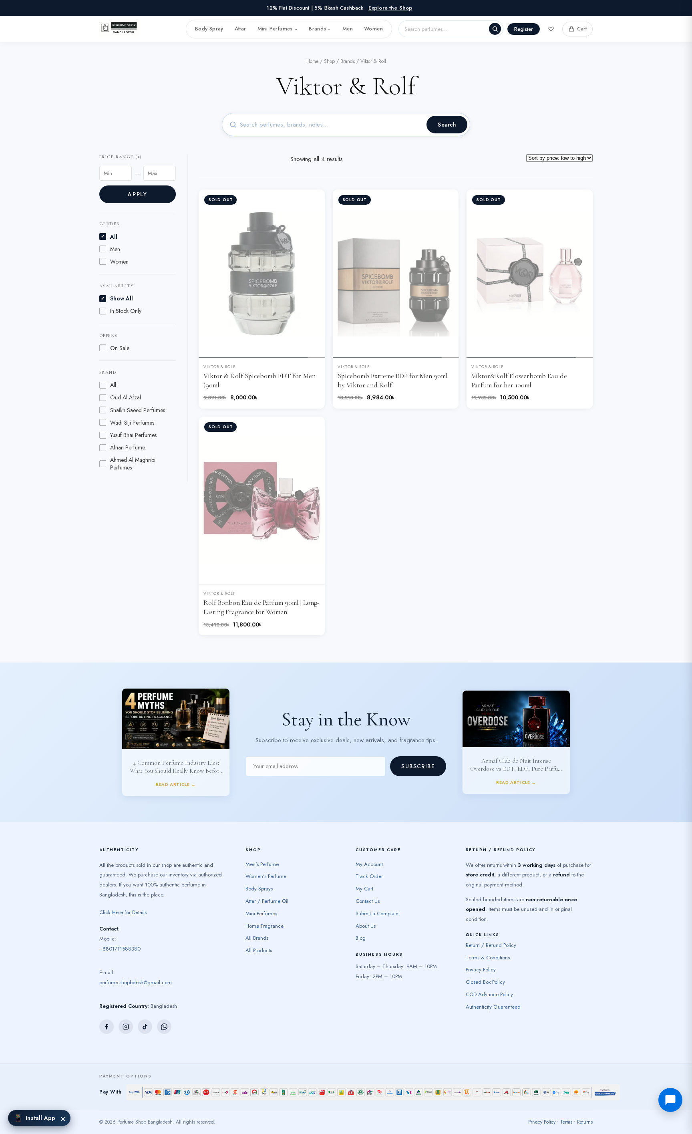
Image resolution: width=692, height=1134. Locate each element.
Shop (329, 61)
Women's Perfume (265, 864)
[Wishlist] (551, 29)
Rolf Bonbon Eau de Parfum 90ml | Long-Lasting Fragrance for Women (261, 607)
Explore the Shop (390, 8)
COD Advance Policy (489, 983)
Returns (585, 1110)
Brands (320, 28)
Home (312, 61)
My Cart (364, 877)
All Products (258, 939)
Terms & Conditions (488, 945)
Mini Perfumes (277, 28)
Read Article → (176, 724)
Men (347, 28)
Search (447, 125)
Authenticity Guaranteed (493, 995)
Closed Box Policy (485, 970)
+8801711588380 (120, 937)
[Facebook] (106, 1014)
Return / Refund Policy (491, 933)
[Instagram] (126, 1014)
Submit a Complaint (378, 902)
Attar (240, 28)
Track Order (369, 864)
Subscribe (418, 760)
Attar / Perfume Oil (266, 889)
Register (523, 29)
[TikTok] (145, 1014)
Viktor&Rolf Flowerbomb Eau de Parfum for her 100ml (519, 380)
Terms (566, 1110)
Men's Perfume (262, 852)
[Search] (495, 29)
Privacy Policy (481, 958)
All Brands (256, 926)
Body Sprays (259, 877)
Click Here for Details (123, 900)
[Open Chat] (670, 1100)
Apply (137, 194)
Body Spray (209, 28)
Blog (361, 926)
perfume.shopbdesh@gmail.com (135, 970)
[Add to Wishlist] (312, 202)
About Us (366, 914)
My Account (369, 852)
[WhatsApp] (164, 1014)
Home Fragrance (264, 914)
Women (373, 28)
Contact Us (368, 889)
